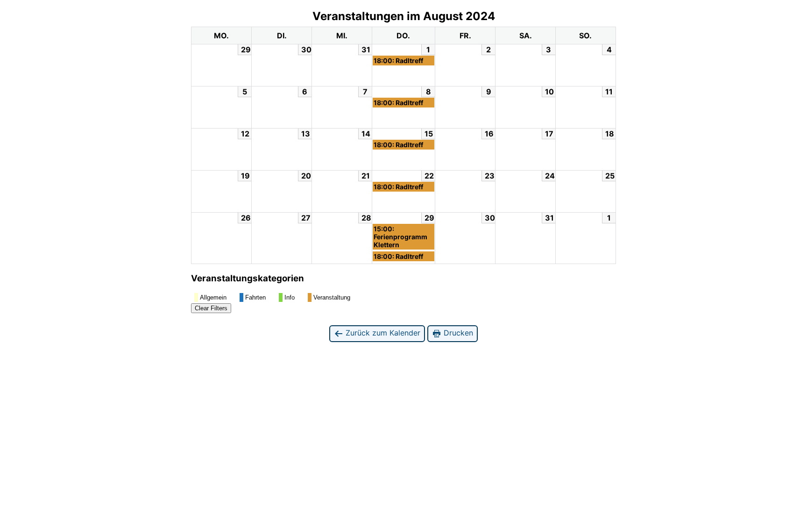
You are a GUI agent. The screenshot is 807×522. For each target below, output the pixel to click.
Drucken (457, 332)
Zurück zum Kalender (381, 332)
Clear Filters (211, 308)
